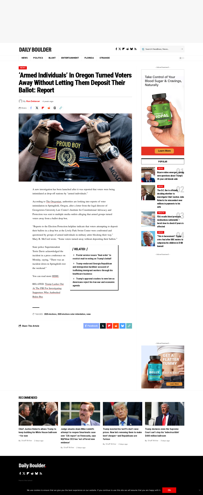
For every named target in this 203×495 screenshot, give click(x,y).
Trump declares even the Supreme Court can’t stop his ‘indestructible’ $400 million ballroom (162, 432)
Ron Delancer (33, 101)
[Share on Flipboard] (43, 108)
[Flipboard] (124, 49)
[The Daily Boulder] (35, 49)
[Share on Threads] (54, 108)
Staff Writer (26, 440)
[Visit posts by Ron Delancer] (21, 101)
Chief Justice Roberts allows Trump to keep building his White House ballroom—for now (38, 432)
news (88, 314)
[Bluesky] (131, 49)
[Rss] (135, 49)
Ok (169, 490)
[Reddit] (127, 49)
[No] (199, 490)
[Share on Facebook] (31, 108)
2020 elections (50, 314)
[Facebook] (116, 49)
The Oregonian (53, 201)
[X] (120, 49)
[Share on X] (37, 108)
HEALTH (161, 213)
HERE (55, 276)
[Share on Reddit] (49, 108)
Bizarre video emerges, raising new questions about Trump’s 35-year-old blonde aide (170, 175)
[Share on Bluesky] (122, 326)
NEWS (23, 67)
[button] (60, 108)
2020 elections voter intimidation (71, 314)
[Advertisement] (101, 21)
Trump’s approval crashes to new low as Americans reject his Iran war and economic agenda (94, 282)
